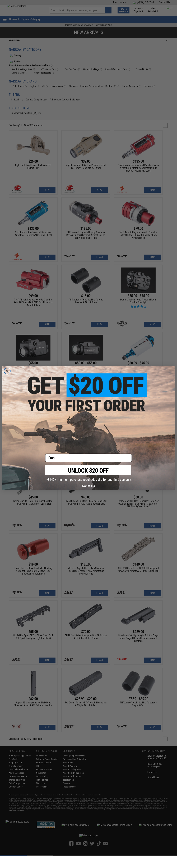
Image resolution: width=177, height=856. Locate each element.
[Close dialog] (7, 371)
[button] (88, 473)
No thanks (88, 486)
